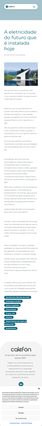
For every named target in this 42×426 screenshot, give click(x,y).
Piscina (9, 317)
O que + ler (10, 313)
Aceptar (21, 407)
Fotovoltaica (20, 55)
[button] (39, 389)
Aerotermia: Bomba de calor (18, 297)
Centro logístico (12, 305)
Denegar (21, 413)
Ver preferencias (21, 418)
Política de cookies (15, 423)
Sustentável (11, 328)
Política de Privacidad (26, 423)
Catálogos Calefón (13, 301)
